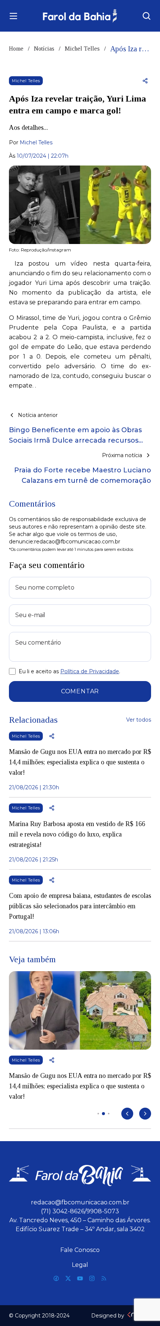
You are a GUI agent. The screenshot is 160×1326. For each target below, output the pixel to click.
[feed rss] (104, 1278)
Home (16, 48)
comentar (80, 691)
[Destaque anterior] (127, 1114)
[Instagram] (92, 1278)
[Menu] (13, 16)
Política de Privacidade (89, 671)
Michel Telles (82, 48)
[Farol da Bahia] (80, 16)
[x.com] (68, 1278)
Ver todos (138, 719)
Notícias (44, 48)
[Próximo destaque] (145, 1114)
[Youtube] (80, 1278)
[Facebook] (56, 1278)
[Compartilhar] (145, 81)
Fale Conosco (80, 1249)
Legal (80, 1264)
